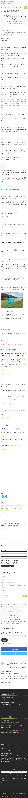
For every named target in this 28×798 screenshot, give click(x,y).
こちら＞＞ (20, 700)
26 (17, 779)
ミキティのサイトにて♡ (13, 445)
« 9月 (2, 782)
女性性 (12, 619)
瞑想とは (3, 370)
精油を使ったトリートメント (9, 623)
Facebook (14, 649)
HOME (8, 21)
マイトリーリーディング (8, 617)
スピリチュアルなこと (7, 611)
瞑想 (11, 34)
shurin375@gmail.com (9, 1)
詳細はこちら (4, 436)
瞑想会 (14, 32)
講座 (18, 623)
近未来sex (4, 590)
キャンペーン (5, 608)
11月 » (6, 782)
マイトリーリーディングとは (8, 399)
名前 (3, 545)
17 (10, 777)
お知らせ (11, 604)
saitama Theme (15, 796)
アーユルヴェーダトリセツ (17, 606)
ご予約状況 (5, 577)
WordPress (9, 796)
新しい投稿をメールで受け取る (10, 563)
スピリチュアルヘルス (18, 611)
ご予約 (3, 580)
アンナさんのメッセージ (20, 604)
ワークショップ (6, 619)
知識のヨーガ (20, 32)
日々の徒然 (5, 621)
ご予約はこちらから (6, 374)
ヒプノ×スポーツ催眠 (7, 615)
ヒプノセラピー (17, 615)
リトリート (17, 617)
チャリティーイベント (13, 613)
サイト (3, 555)
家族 (17, 619)
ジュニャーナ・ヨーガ (17, 21)
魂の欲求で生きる (5, 510)
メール (3, 550)
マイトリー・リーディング (9, 582)
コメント (4, 528)
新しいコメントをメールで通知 (10, 560)
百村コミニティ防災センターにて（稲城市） (12, 725)
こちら (7, 414)
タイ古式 (4, 613)
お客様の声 (5, 604)
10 (10, 775)
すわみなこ (12, 30)
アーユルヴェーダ (6, 606)
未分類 (10, 621)
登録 (4, 640)
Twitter (14, 654)
